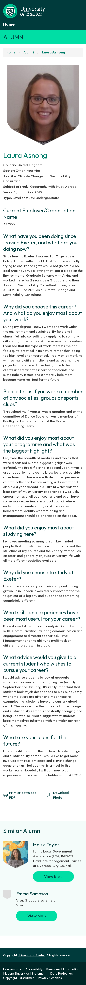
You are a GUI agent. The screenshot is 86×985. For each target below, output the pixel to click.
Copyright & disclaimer (18, 978)
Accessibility (33, 969)
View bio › (53, 876)
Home (9, 24)
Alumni (14, 37)
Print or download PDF (23, 794)
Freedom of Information (62, 969)
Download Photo (61, 794)
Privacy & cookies (50, 978)
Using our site (12, 969)
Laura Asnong (53, 52)
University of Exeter (31, 955)
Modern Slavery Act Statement (24, 973)
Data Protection (61, 973)
